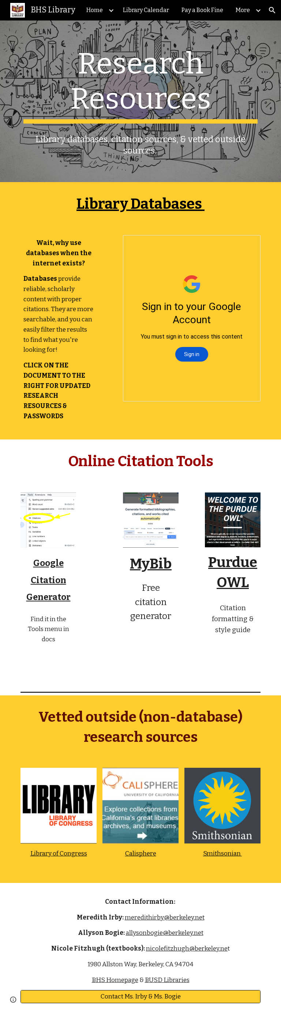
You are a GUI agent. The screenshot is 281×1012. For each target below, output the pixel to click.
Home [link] (94, 10)
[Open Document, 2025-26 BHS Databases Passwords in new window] (246, 244)
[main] (140, 85)
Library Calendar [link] (146, 10)
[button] (272, 10)
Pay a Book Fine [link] (202, 10)
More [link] (243, 10)
